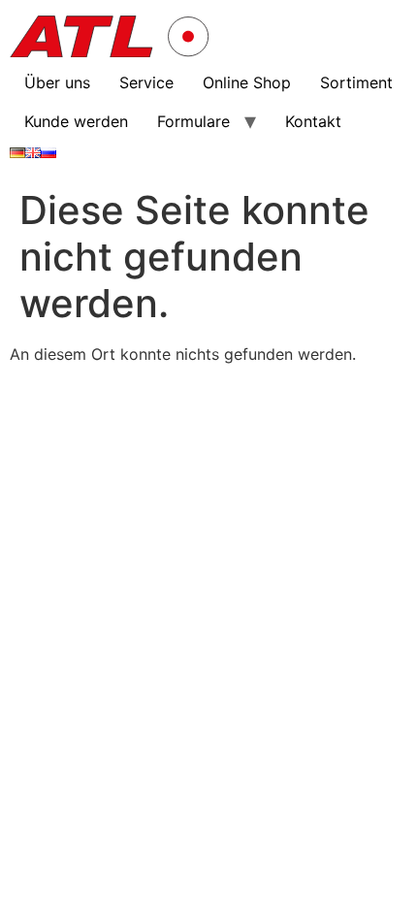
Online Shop (247, 82)
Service (146, 82)
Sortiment (356, 82)
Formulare (193, 121)
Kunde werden (76, 121)
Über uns (57, 82)
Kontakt (313, 121)
